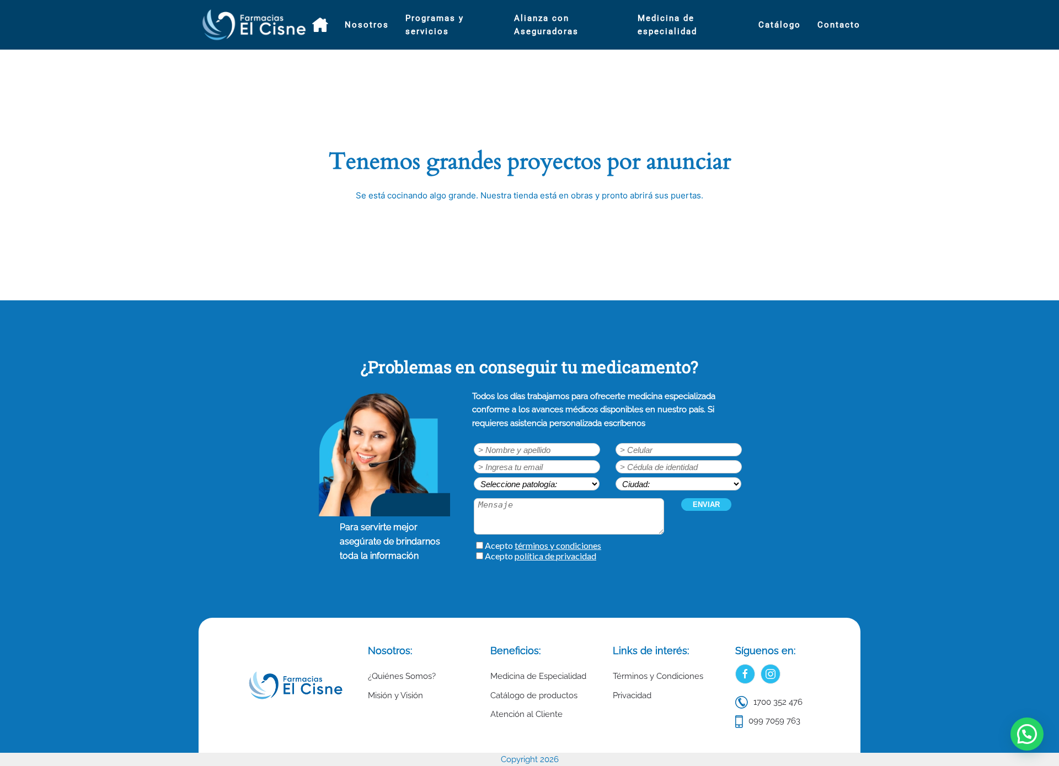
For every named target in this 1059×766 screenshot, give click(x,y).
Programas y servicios (434, 24)
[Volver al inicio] (255, 25)
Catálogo (779, 25)
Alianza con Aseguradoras (546, 24)
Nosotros (367, 25)
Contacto (838, 25)
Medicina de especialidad (667, 24)
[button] (1027, 734)
